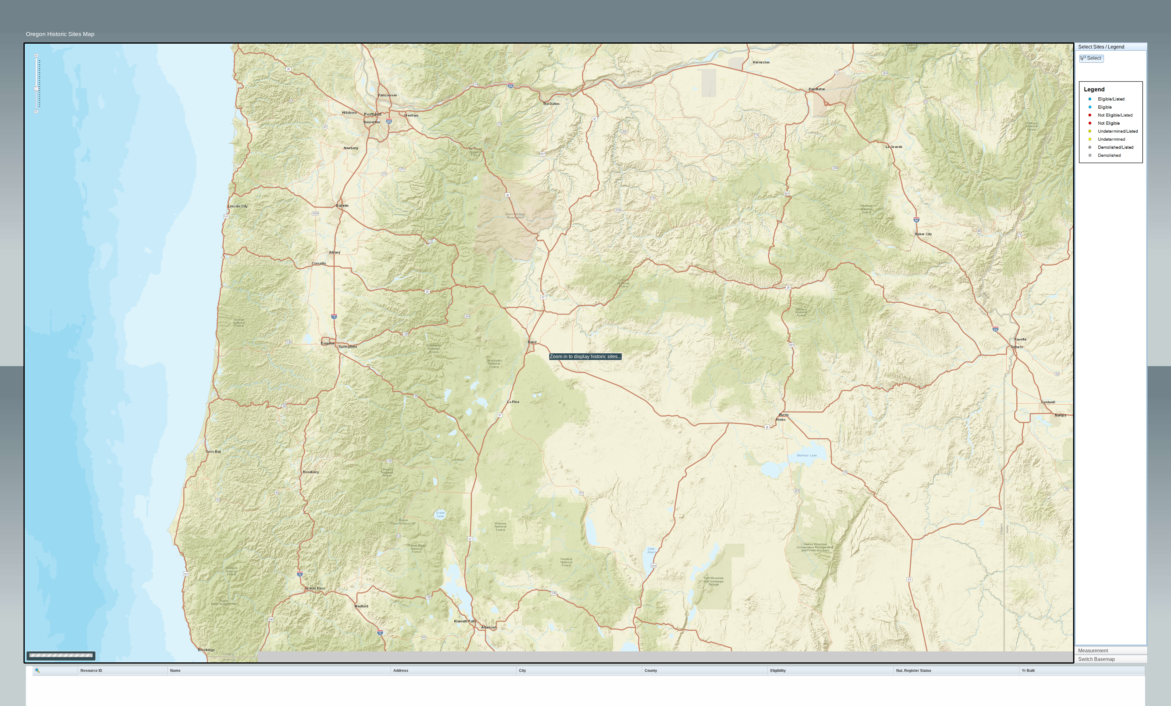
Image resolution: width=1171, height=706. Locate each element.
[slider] (36, 88)
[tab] (1111, 47)
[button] (1091, 58)
